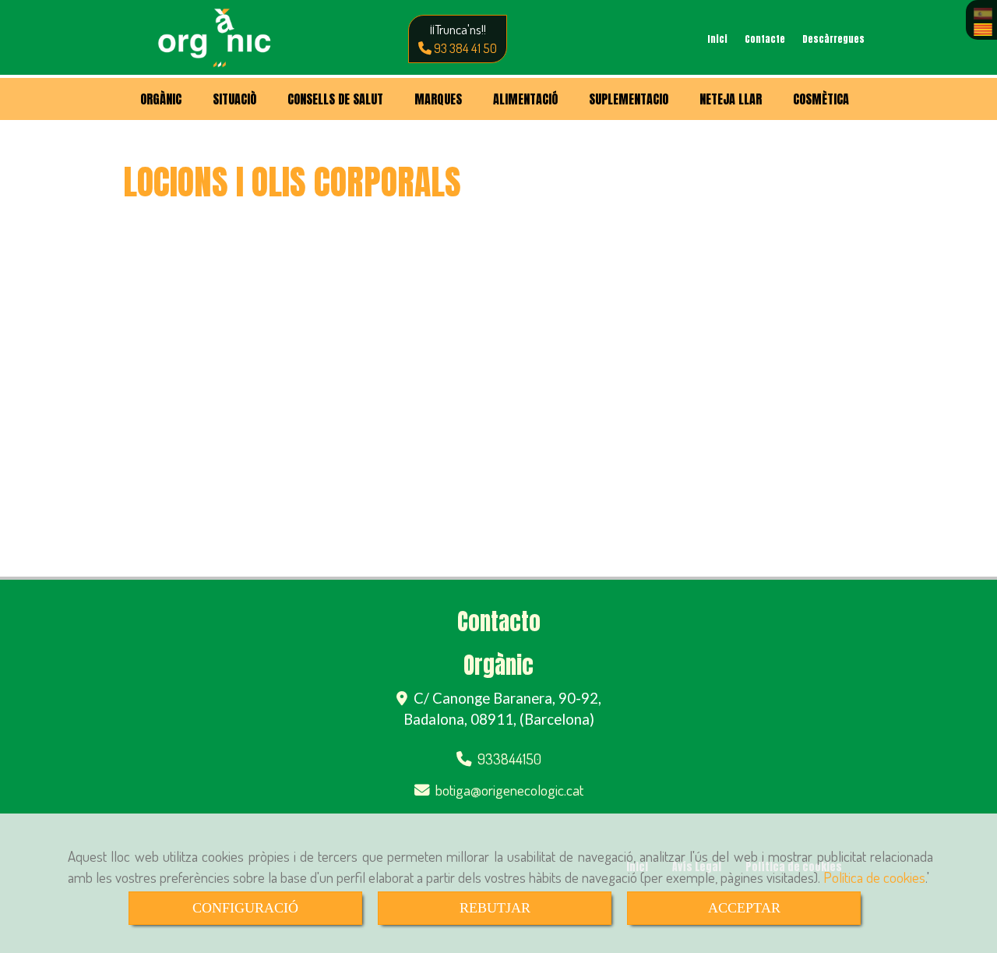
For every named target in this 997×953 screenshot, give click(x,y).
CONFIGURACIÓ (245, 908)
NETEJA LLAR (730, 99)
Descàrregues (833, 39)
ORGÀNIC (160, 99)
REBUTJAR (495, 908)
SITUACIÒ (234, 99)
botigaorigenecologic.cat (509, 789)
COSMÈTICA (821, 99)
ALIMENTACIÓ (525, 99)
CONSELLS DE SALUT (335, 99)
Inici (717, 39)
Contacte (765, 39)
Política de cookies (874, 877)
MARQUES (438, 99)
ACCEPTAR (744, 908)
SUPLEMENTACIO (628, 99)
